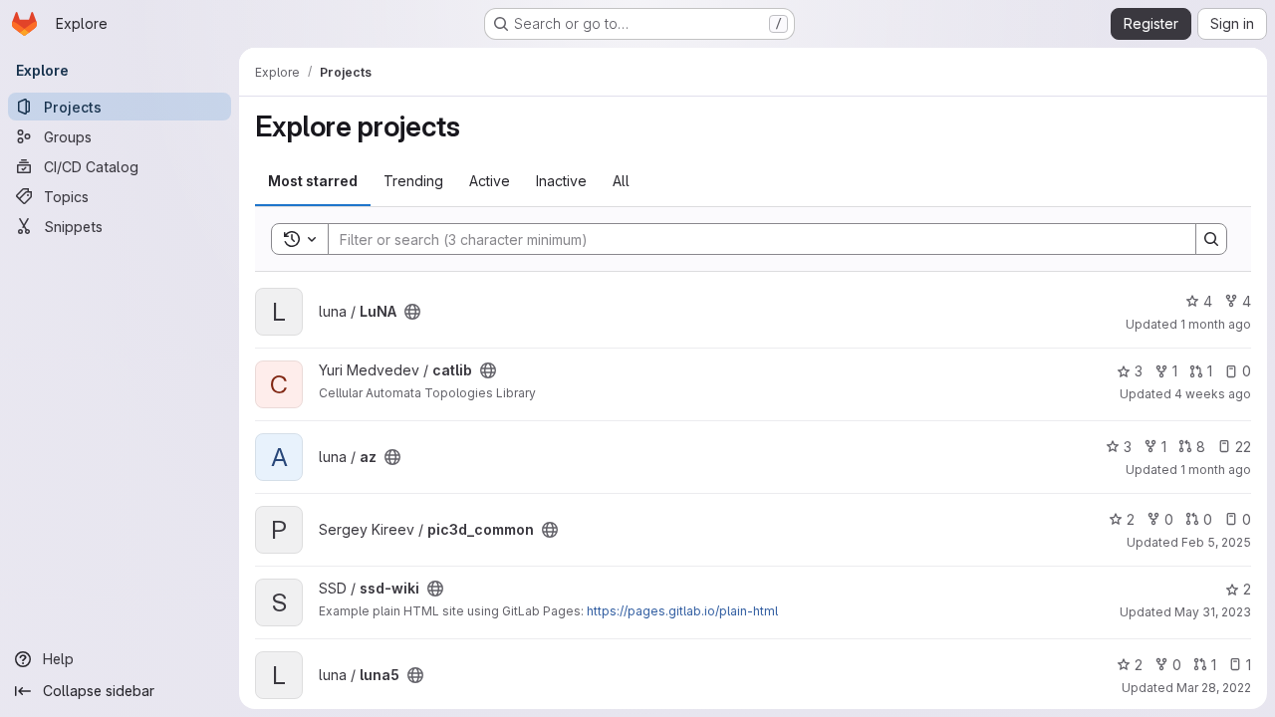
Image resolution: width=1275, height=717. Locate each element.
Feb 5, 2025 (1216, 542)
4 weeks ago (1212, 393)
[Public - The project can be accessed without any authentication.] (412, 312)
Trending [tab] (413, 180)
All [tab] (621, 180)
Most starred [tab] (313, 180)
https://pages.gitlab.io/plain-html (682, 610)
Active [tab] (489, 180)
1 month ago (1215, 324)
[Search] (1211, 239)
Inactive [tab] (561, 180)
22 (1243, 446)
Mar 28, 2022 (1213, 687)
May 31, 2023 (1212, 611)
